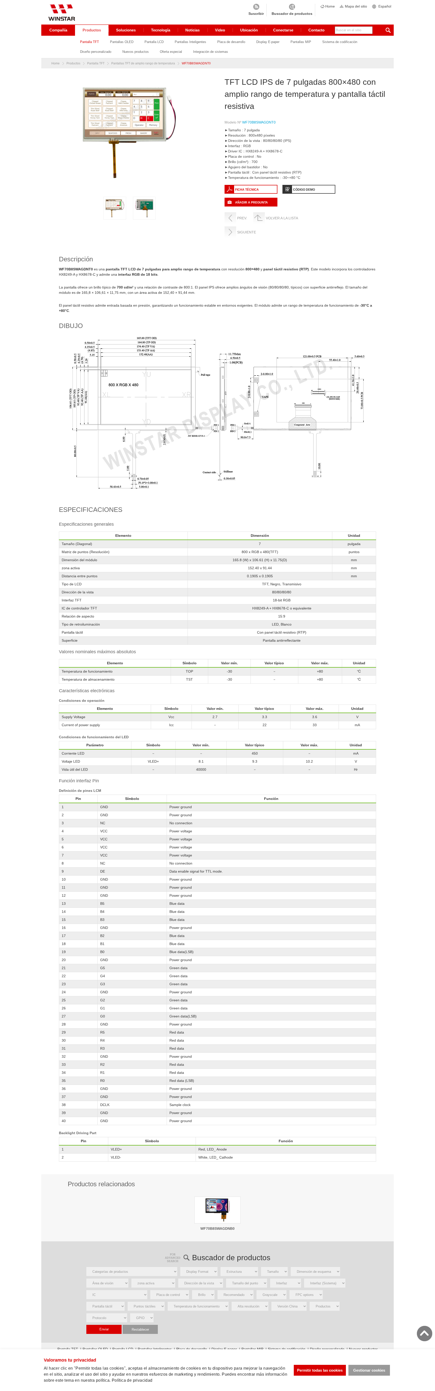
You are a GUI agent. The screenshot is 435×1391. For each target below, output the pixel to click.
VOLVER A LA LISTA (282, 218)
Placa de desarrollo (231, 42)
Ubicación (249, 30)
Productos (92, 30)
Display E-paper (267, 42)
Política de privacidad (132, 1380)
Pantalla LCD (154, 42)
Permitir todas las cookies (320, 1370)
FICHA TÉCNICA (247, 189)
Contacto (316, 30)
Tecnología (160, 30)
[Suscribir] (256, 10)
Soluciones (126, 30)
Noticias (192, 30)
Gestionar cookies (369, 1370)
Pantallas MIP (301, 42)
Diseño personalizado (95, 52)
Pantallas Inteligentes (190, 42)
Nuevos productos (135, 52)
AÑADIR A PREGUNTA (251, 202)
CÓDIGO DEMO (304, 189)
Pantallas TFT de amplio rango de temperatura (143, 63)
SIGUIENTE (246, 232)
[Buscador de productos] (292, 10)
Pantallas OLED (121, 42)
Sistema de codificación (339, 42)
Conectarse (283, 30)
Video (220, 30)
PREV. (242, 218)
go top (424, 1333)
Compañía (58, 30)
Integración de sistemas (210, 52)
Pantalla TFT (89, 42)
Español (384, 6)
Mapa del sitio (356, 6)
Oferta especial (171, 52)
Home (330, 6)
